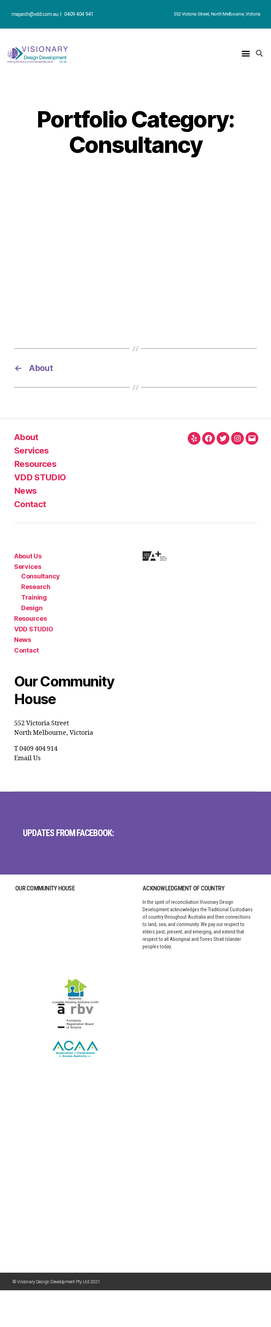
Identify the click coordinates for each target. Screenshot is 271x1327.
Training (34, 597)
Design (31, 608)
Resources (35, 464)
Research (35, 586)
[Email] (252, 438)
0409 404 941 (79, 14)
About (26, 437)
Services (31, 450)
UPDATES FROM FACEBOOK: (68, 833)
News (25, 491)
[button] (245, 53)
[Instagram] (237, 438)
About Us (28, 556)
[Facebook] (208, 438)
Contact (30, 504)
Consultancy (40, 576)
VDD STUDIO (40, 477)
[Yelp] (194, 438)
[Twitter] (223, 438)
